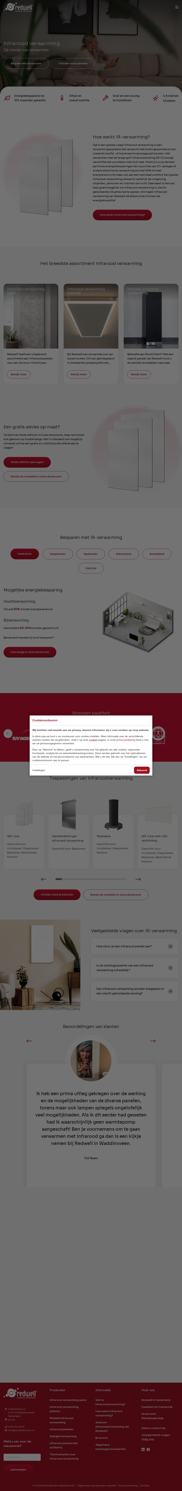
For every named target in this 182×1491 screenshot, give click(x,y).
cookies (93, 739)
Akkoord (142, 770)
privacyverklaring (125, 739)
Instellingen (38, 770)
